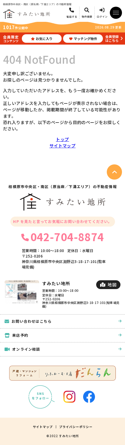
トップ (62, 139)
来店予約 (20, 335)
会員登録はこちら (112, 38)
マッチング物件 (85, 38)
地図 (112, 284)
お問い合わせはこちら (32, 321)
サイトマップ (62, 146)
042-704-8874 (67, 236)
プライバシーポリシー (76, 426)
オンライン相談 (26, 349)
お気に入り (44, 38)
